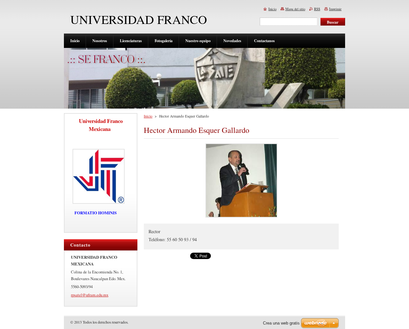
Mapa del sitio (295, 9)
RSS (317, 9)
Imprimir (335, 9)
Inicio (148, 116)
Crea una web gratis (281, 323)
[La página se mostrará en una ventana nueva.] (241, 217)
